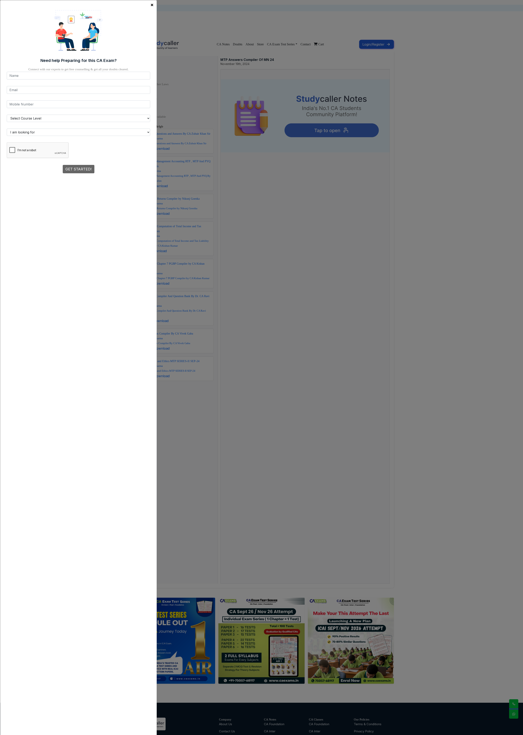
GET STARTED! (78, 169)
